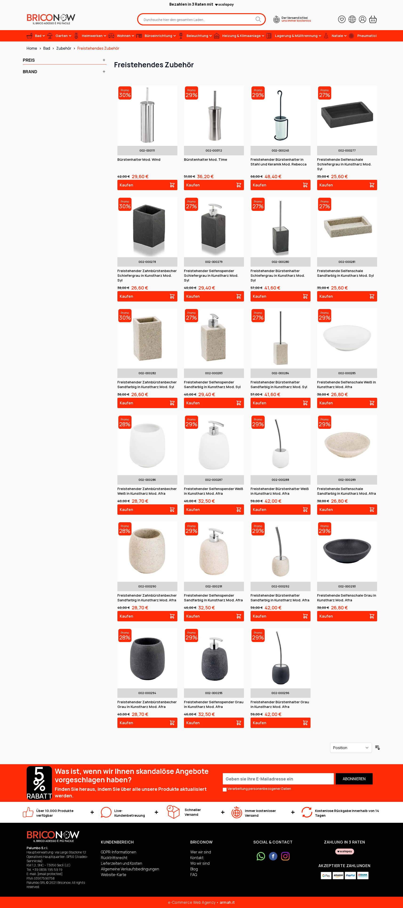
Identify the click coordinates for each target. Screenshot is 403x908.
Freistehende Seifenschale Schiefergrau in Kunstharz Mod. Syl (344, 164)
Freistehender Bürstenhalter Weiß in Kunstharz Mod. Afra (280, 491)
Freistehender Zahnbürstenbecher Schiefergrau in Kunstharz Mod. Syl (147, 275)
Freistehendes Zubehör (98, 48)
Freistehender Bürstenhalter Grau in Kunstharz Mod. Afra (280, 704)
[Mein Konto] (362, 19)
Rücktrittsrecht (114, 857)
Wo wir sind (200, 863)
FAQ (193, 874)
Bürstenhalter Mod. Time (205, 159)
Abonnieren (354, 778)
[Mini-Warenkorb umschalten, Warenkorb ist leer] (373, 19)
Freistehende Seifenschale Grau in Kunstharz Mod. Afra (346, 598)
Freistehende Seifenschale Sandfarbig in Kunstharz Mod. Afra (346, 491)
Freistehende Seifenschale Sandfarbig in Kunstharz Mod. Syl (345, 273)
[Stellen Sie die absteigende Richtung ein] (377, 748)
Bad (46, 48)
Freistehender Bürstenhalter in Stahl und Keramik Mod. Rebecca (279, 162)
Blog (194, 869)
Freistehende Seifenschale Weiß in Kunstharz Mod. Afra (346, 384)
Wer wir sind (200, 852)
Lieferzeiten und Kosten (121, 863)
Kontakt (196, 857)
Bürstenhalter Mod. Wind (138, 159)
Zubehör (63, 48)
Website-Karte (113, 874)
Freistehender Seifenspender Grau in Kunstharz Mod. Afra (213, 704)
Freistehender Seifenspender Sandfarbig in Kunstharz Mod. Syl (212, 384)
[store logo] (51, 19)
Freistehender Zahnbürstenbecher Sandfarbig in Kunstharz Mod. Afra (147, 598)
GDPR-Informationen (118, 852)
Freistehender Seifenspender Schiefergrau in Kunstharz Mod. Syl (211, 275)
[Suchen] (258, 19)
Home (32, 48)
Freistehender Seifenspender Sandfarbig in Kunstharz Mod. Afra (213, 598)
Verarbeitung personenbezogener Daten (259, 788)
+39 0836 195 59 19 (47, 869)
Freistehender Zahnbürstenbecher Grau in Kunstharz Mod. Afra (147, 704)
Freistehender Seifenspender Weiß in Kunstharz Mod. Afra (213, 491)
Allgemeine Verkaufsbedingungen (130, 869)
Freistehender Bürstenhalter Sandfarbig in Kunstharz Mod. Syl (279, 384)
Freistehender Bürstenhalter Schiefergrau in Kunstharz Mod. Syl (278, 275)
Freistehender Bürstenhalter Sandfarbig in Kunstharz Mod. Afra (280, 598)
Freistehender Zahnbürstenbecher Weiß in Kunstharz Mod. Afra (147, 491)
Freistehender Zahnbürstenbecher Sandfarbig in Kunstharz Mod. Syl (147, 384)
